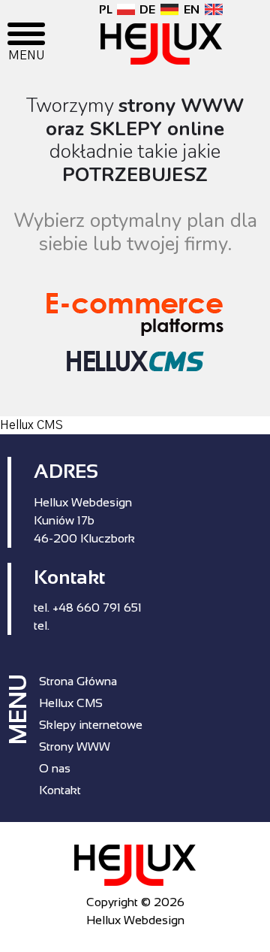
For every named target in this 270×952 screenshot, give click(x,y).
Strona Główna (78, 681)
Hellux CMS (71, 703)
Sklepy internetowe (90, 724)
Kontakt (60, 790)
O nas (54, 768)
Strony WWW (74, 746)
